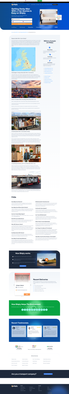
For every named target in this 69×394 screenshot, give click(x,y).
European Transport (22, 390)
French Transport (14, 365)
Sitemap (48, 388)
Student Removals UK (46, 361)
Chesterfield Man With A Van (49, 68)
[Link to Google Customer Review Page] (19, 346)
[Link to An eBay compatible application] (34, 346)
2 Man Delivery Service (47, 359)
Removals (30, 389)
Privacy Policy (49, 389)
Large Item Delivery (22, 388)
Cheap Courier (14, 359)
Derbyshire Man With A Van (24, 32)
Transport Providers (22, 2)
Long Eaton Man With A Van (48, 73)
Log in (42, 4)
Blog (38, 388)
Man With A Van (16, 32)
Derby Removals (47, 77)
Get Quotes (54, 4)
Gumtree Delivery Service (16, 361)
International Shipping (32, 388)
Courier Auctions (25, 359)
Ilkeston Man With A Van (48, 71)
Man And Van (22, 389)
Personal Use (13, 2)
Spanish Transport (25, 365)
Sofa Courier (35, 363)
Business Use (17, 2)
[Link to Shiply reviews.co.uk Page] (50, 346)
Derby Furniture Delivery (48, 79)
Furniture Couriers (25, 363)
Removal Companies (46, 363)
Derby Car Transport (47, 76)
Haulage (30, 390)
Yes (39, 0)
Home (12, 32)
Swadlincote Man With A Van (49, 69)
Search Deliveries (33, 4)
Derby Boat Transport (48, 82)
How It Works (37, 4)
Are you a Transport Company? (48, 4)
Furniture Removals (25, 361)
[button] (30, 285)
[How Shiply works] (46, 259)
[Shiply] (15, 4)
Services (28, 4)
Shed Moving (35, 361)
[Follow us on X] (47, 393)
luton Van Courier (14, 363)
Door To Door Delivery (36, 359)
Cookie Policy (40, 390)
